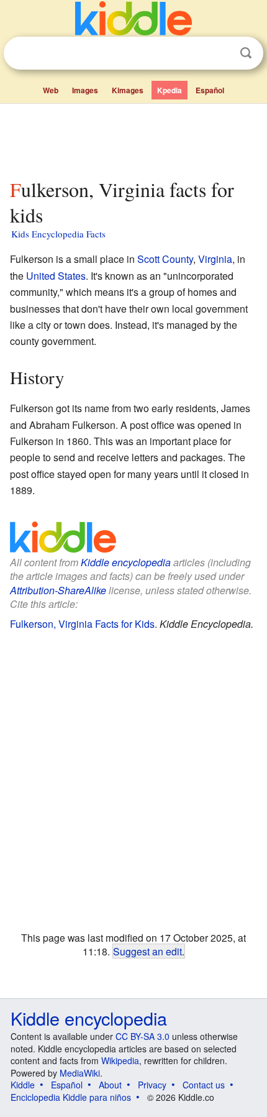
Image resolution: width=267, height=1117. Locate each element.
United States (56, 276)
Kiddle (23, 1084)
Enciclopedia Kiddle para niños (71, 1097)
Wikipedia (120, 1060)
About (110, 1084)
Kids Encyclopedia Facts (58, 234)
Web (50, 90)
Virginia (215, 259)
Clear (220, 53)
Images (85, 90)
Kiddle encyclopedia (126, 562)
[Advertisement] (133, 138)
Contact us (204, 1084)
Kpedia (169, 90)
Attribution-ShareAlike (58, 590)
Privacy (152, 1084)
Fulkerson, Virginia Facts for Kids (82, 624)
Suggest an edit (147, 951)
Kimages (127, 90)
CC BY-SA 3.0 (142, 1036)
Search (246, 53)
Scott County (165, 259)
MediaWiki (80, 1073)
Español (210, 90)
